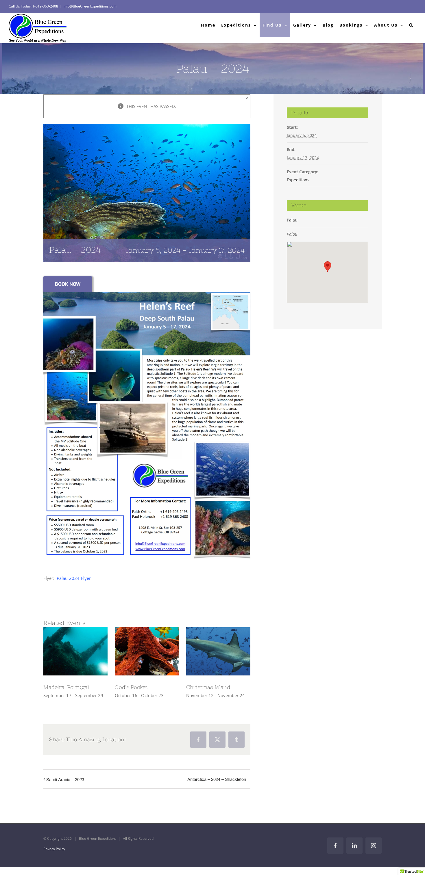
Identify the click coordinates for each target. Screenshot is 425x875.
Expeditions (298, 180)
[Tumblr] (236, 739)
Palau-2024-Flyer (74, 578)
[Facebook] (198, 739)
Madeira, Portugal (66, 687)
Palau (292, 220)
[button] (411, 25)
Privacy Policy (54, 848)
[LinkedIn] (354, 845)
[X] (217, 739)
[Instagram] (373, 845)
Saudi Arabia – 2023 (65, 779)
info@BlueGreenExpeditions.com (90, 6)
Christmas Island (208, 687)
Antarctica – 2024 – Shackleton (216, 779)
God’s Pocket (131, 687)
